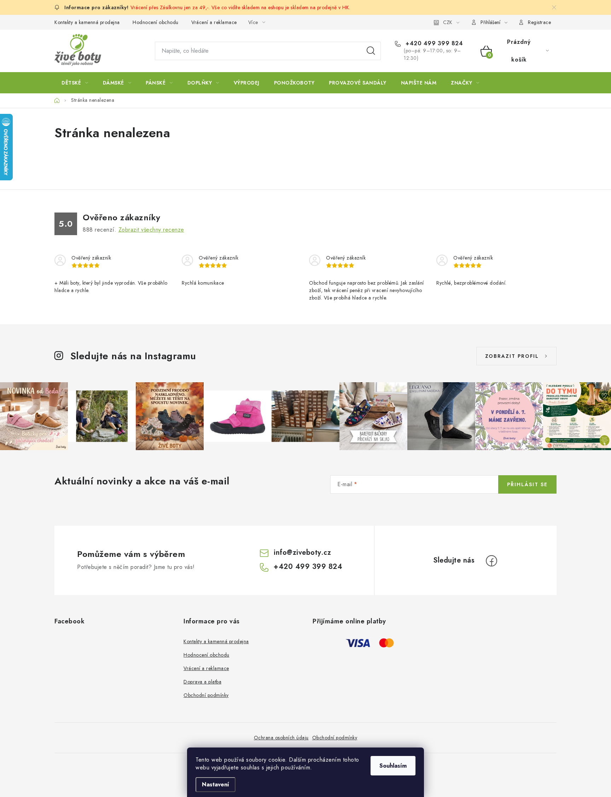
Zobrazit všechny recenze (151, 230)
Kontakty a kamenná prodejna (87, 22)
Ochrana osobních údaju (281, 737)
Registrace (539, 22)
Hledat (371, 51)
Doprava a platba (202, 681)
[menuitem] (74, 82)
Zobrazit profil (512, 356)
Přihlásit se (527, 484)
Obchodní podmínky (206, 695)
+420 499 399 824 (433, 43)
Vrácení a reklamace (214, 22)
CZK (448, 22)
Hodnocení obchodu (156, 22)
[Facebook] (491, 560)
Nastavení (215, 784)
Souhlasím (393, 766)
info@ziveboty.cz (302, 552)
